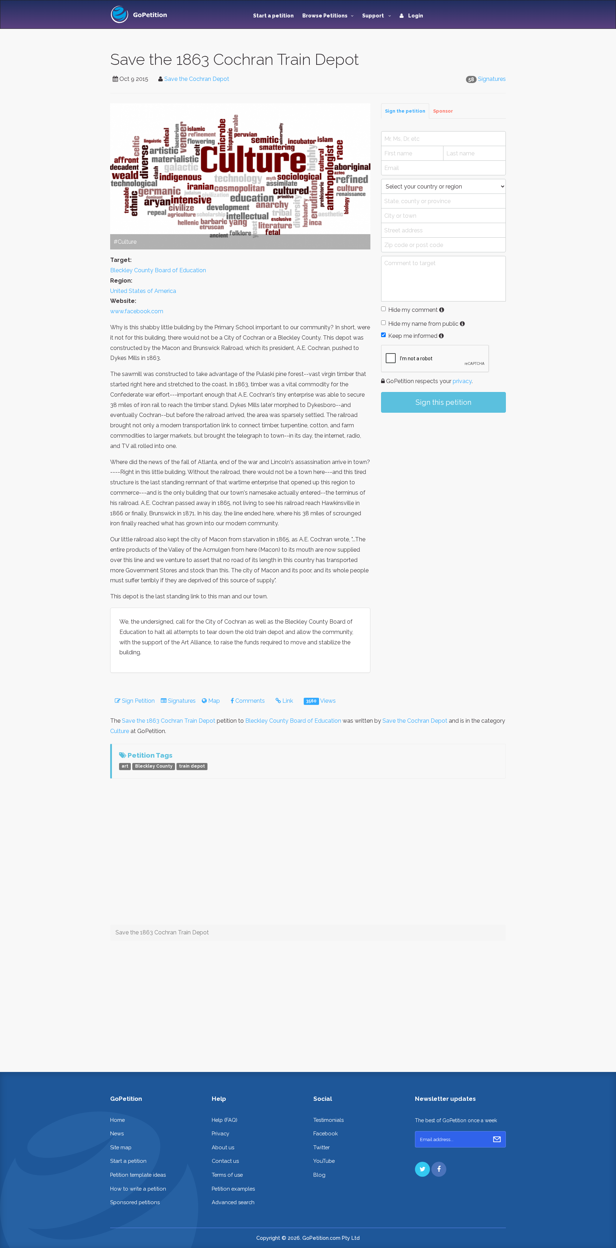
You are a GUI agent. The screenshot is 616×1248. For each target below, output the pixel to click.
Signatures (492, 79)
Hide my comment (413, 309)
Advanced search (233, 1202)
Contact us (225, 1161)
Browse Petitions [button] (325, 16)
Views (321, 700)
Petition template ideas (138, 1175)
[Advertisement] (443, 477)
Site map (121, 1147)
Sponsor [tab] (443, 111)
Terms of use (227, 1175)
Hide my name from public (423, 323)
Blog (319, 1175)
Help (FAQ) (224, 1120)
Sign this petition (443, 402)
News (117, 1133)
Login (415, 16)
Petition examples (233, 1189)
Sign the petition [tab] (405, 111)
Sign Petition (137, 700)
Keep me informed (412, 335)
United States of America (143, 291)
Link (287, 700)
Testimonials (328, 1120)
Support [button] (373, 16)
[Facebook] (438, 1169)
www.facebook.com (136, 311)
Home (117, 1120)
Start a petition (273, 16)
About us (223, 1147)
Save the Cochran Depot (196, 79)
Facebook (325, 1133)
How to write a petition (138, 1189)
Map (213, 700)
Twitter (321, 1147)
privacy (462, 381)
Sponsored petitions (135, 1202)
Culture (119, 731)
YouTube (324, 1161)
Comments (249, 700)
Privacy (220, 1133)
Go (497, 1139)
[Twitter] (422, 1169)
